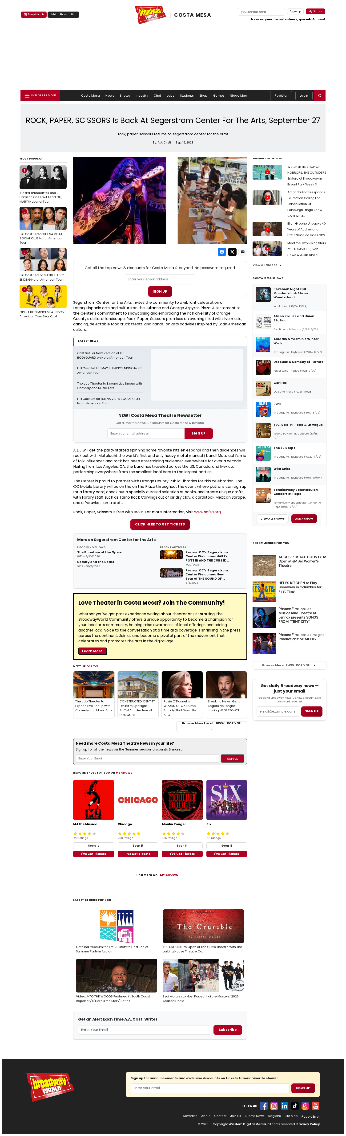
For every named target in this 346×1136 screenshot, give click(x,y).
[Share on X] (232, 252)
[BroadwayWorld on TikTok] (295, 1106)
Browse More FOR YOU (286, 665)
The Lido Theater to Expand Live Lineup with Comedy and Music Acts (110, 385)
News (109, 95)
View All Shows (273, 519)
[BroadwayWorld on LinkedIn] (284, 1106)
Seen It (93, 846)
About (205, 1116)
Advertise (190, 1116)
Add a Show (304, 519)
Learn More (92, 651)
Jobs (170, 95)
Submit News (255, 1116)
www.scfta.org (207, 512)
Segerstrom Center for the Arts (125, 539)
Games (219, 95)
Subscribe (228, 1029)
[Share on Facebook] (222, 252)
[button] (320, 95)
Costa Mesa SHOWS (268, 278)
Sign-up (295, 11)
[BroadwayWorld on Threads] (305, 1106)
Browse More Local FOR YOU (211, 723)
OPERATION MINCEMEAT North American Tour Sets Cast (42, 303)
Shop (203, 95)
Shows (125, 95)
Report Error (311, 1117)
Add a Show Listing (63, 14)
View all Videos (265, 265)
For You (93, 666)
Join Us (235, 1116)
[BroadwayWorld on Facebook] (264, 1106)
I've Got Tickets (93, 854)
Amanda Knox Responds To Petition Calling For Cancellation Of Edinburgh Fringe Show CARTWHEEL (306, 204)
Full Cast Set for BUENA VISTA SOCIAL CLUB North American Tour (41, 227)
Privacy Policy (308, 1124)
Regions (274, 1116)
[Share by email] (242, 252)
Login (304, 95)
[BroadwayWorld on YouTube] (315, 1106)
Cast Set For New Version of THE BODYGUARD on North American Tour (105, 355)
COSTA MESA (192, 15)
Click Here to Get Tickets (160, 524)
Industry (142, 95)
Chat (157, 95)
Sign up (312, 711)
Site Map (291, 1116)
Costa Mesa (90, 95)
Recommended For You (271, 543)
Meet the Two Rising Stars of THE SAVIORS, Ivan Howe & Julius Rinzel (306, 249)
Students (187, 95)
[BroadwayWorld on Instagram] (274, 1106)
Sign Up (160, 291)
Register (281, 95)
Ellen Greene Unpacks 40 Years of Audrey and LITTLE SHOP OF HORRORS (306, 229)
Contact (220, 1116)
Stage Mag (238, 95)
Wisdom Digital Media (247, 1124)
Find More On (157, 875)
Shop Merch (36, 14)
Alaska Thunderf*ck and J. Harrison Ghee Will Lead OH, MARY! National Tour (41, 186)
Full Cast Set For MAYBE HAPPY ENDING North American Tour (42, 266)
